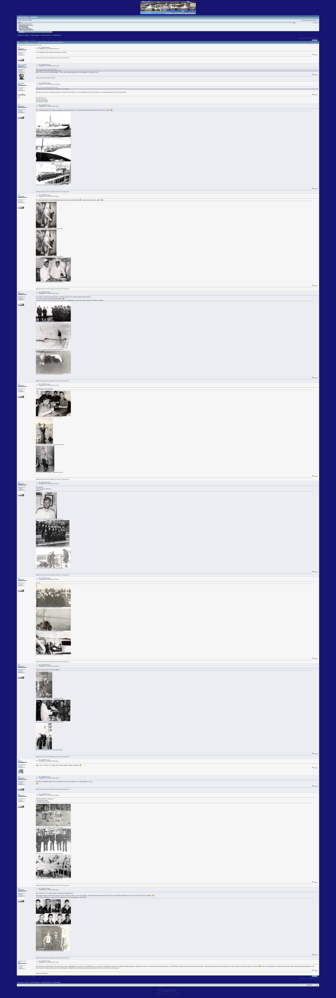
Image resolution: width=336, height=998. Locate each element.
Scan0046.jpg (39, 749)
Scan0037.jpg (39, 853)
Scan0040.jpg (39, 878)
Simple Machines (173, 989)
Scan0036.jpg (39, 349)
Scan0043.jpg (39, 374)
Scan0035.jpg (39, 631)
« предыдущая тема (303, 38)
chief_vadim (21, 83)
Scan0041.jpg (39, 546)
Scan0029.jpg (39, 416)
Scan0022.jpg (39, 924)
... (29, 40)
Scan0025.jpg (39, 184)
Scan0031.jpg (39, 228)
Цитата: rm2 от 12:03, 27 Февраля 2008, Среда (46, 69)
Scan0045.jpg (39, 444)
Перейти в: (309, 985)
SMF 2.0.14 (161, 989)
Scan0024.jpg (39, 950)
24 (30, 40)
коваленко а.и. (22, 961)
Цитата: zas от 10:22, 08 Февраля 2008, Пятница (46, 87)
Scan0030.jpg (39, 607)
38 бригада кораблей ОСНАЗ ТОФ (26, 29)
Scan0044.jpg (39, 568)
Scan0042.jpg (39, 698)
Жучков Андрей (22, 64)
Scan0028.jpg (39, 472)
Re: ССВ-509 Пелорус (44, 47)
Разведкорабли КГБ (23, 26)
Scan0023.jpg (39, 161)
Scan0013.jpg (39, 137)
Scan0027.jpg (39, 654)
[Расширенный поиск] (294, 22)
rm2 (19, 47)
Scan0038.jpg (39, 721)
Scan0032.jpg (39, 282)
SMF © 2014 (167, 989)
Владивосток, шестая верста (25, 28)
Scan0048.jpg (39, 827)
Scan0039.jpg (39, 519)
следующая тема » (314, 38)
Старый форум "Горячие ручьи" (26, 25)
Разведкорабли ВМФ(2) (24, 27)
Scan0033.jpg (39, 322)
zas (19, 760)
